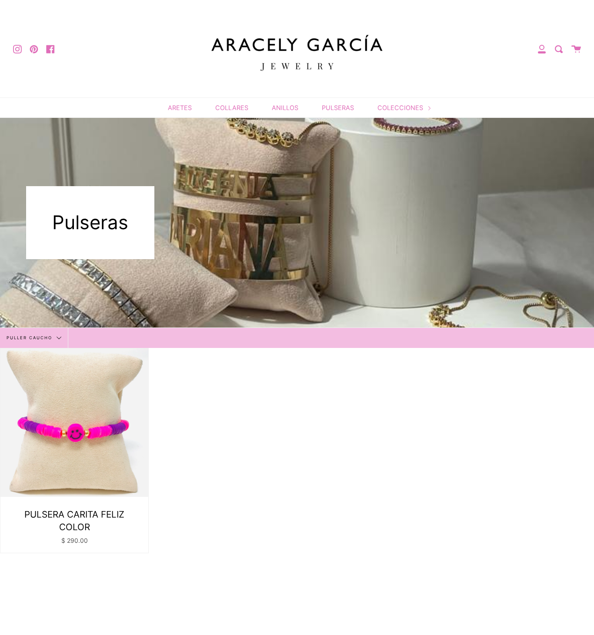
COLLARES (231, 107)
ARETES (180, 107)
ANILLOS (285, 107)
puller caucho (30, 337)
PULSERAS (338, 107)
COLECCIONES (401, 107)
